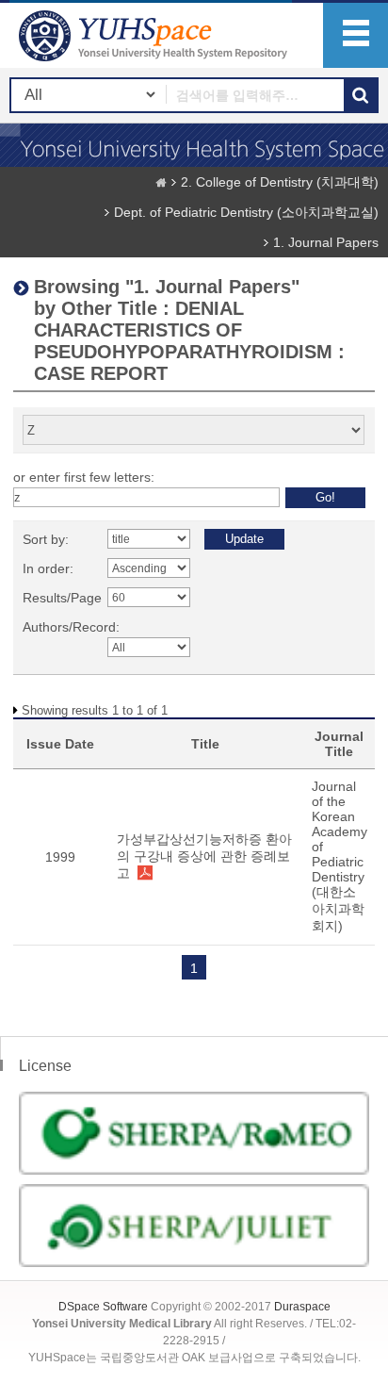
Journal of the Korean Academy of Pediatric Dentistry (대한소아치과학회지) (339, 856)
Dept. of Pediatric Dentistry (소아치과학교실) (246, 212)
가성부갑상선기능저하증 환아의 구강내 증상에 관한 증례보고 (204, 856)
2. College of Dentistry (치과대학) (280, 181)
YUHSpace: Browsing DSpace (155, 35)
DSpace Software (103, 1306)
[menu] (355, 35)
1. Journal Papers (326, 242)
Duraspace (302, 1306)
